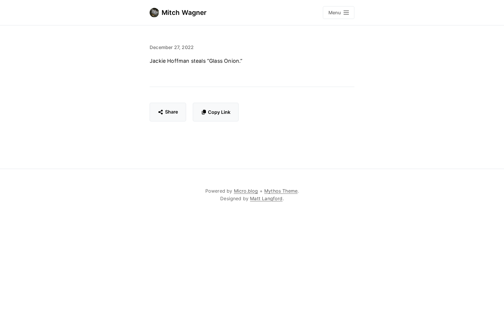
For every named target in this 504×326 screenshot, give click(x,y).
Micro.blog (246, 191)
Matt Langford (266, 198)
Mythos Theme (281, 191)
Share (171, 112)
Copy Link (219, 112)
